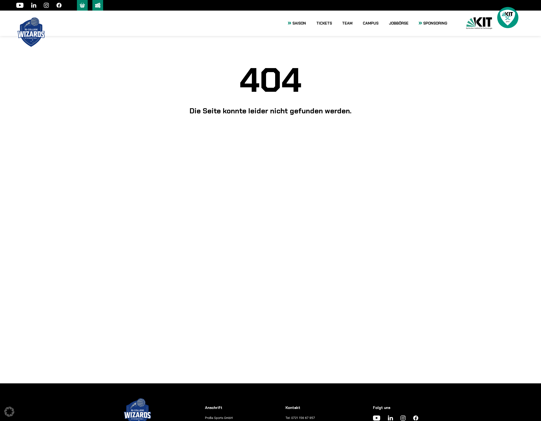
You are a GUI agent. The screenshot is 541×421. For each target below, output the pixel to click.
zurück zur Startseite (270, 135)
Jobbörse (398, 23)
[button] (9, 411)
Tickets (324, 23)
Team (347, 23)
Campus (370, 23)
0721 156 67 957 (303, 418)
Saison (299, 23)
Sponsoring (435, 23)
